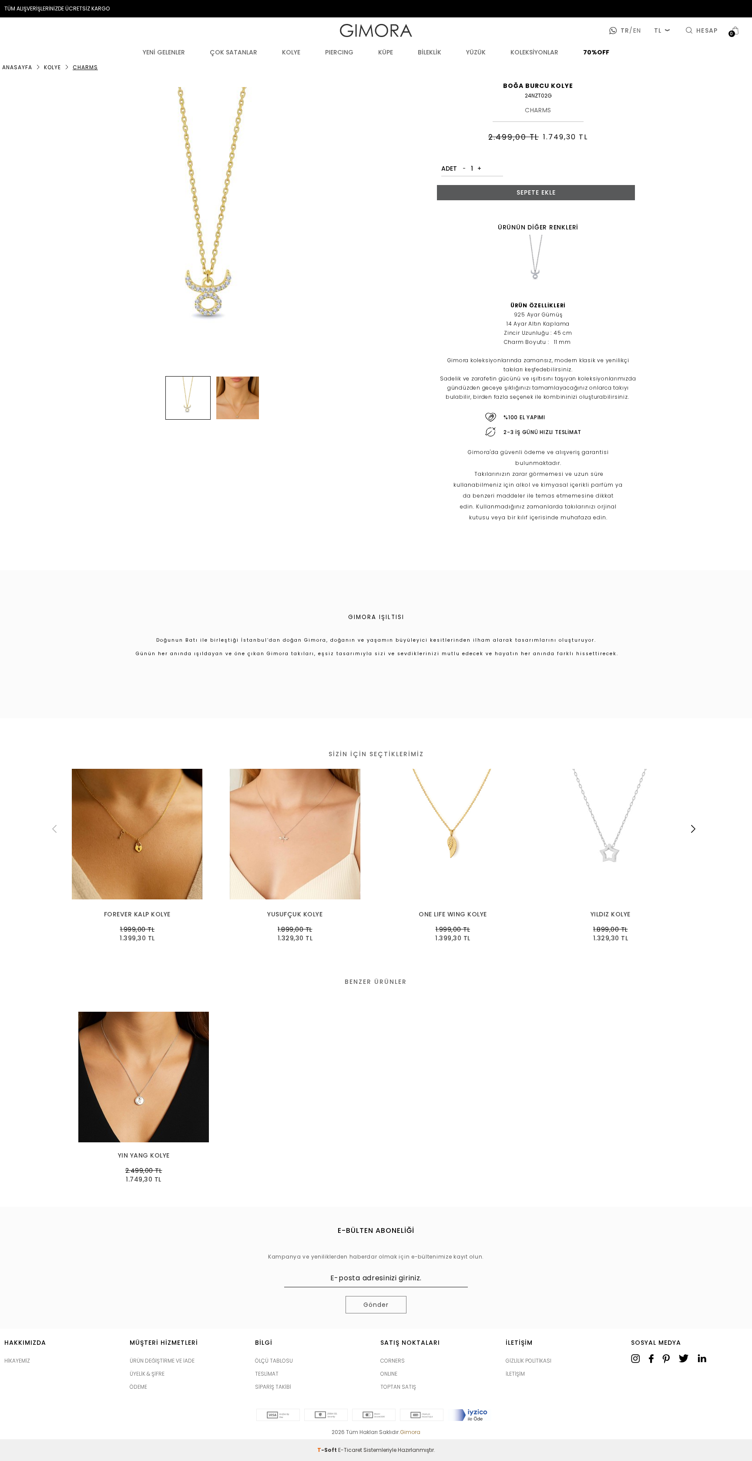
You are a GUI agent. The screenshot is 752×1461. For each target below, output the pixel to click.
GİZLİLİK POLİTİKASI (528, 1360)
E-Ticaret (350, 1450)
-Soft (327, 1450)
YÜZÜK (476, 52)
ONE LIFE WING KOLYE (453, 914)
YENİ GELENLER (164, 52)
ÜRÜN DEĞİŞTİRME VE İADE (162, 1360)
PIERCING (339, 52)
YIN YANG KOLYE (144, 1155)
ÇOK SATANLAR (233, 52)
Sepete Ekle (536, 192)
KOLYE (291, 52)
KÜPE (385, 52)
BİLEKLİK (429, 52)
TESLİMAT (267, 1373)
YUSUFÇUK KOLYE (294, 914)
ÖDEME (138, 1386)
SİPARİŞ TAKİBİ (273, 1386)
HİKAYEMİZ (17, 1360)
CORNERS (392, 1360)
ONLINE (388, 1373)
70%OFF (596, 52)
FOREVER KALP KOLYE (137, 914)
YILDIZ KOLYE (611, 914)
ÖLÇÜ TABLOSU (274, 1360)
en (635, 30)
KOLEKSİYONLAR (534, 52)
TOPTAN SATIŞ (398, 1386)
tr (625, 30)
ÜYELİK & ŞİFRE (147, 1373)
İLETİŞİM (515, 1373)
